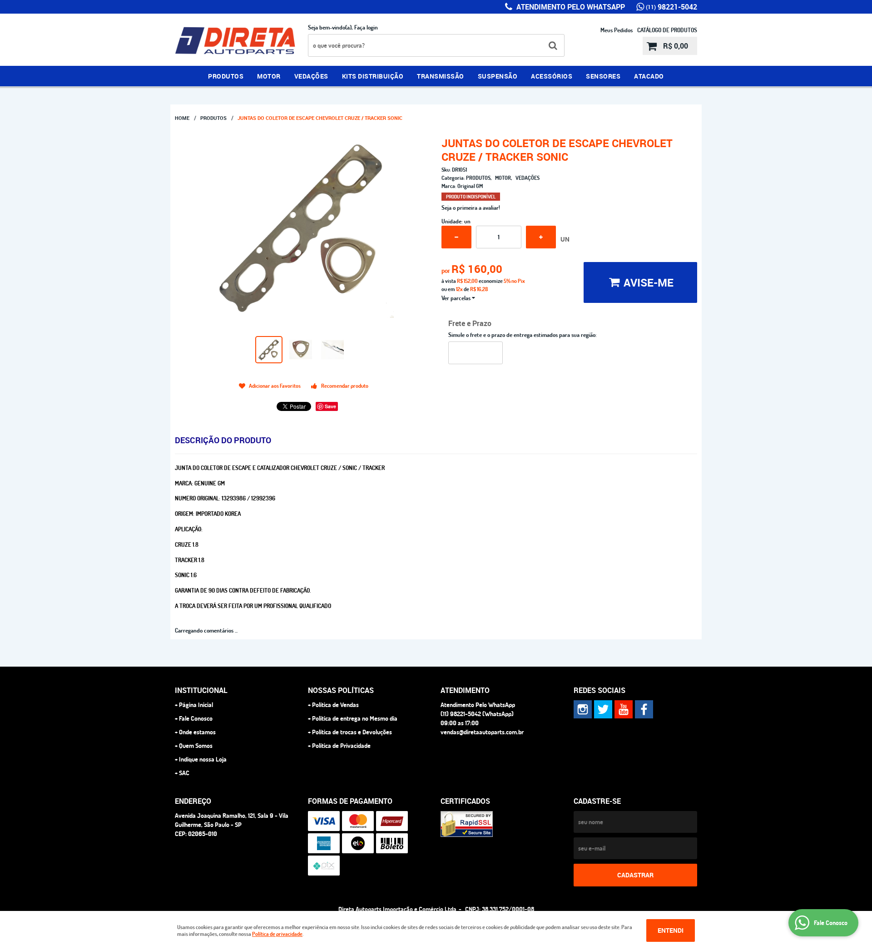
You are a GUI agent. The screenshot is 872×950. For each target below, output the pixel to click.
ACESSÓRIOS (551, 76)
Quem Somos (196, 746)
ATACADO (649, 76)
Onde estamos (197, 732)
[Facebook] (644, 709)
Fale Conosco (196, 718)
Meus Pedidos (616, 30)
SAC (184, 773)
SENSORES (603, 76)
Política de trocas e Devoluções (352, 732)
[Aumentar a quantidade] (541, 237)
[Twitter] (603, 709)
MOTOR (269, 76)
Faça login (366, 27)
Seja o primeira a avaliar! (470, 207)
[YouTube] (623, 709)
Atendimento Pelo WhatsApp (570, 7)
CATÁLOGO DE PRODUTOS (667, 30)
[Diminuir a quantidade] (456, 237)
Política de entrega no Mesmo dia (354, 718)
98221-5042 (671, 7)
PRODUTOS (225, 76)
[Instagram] (583, 709)
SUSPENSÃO (498, 76)
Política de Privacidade (341, 746)
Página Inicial (196, 705)
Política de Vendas (335, 705)
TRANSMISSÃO (440, 76)
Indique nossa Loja (203, 759)
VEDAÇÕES (311, 76)
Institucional (201, 690)
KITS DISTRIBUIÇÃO (373, 76)
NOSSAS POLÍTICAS (341, 690)
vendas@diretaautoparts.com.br (482, 732)
